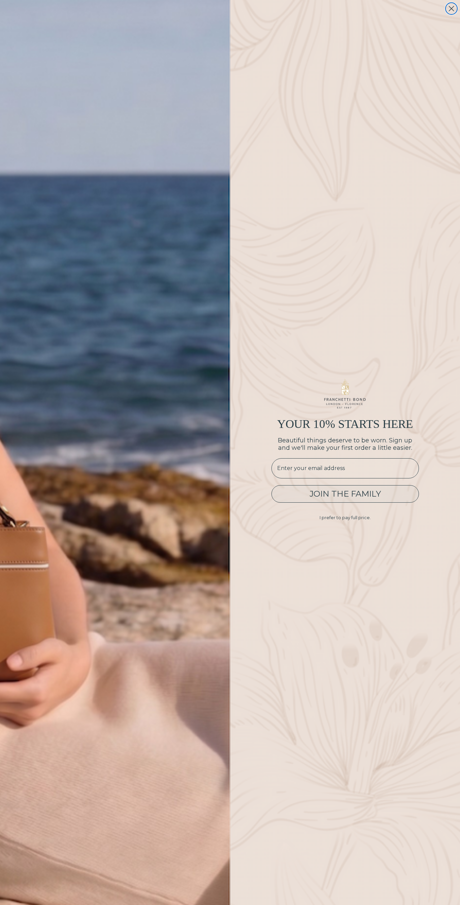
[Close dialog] (451, 8)
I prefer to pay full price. (345, 517)
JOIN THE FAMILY (345, 494)
